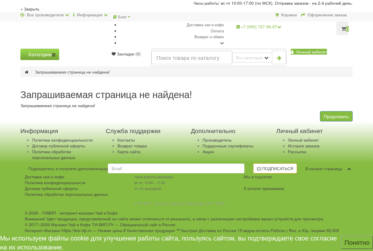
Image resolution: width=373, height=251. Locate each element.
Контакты (126, 140)
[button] (309, 52)
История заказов (303, 146)
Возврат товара (132, 146)
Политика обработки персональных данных (53, 154)
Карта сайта (128, 151)
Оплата (217, 31)
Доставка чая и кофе (205, 24)
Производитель (217, 140)
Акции (208, 151)
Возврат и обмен (209, 36)
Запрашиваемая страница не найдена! (72, 72)
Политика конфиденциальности (62, 140)
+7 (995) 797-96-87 (258, 26)
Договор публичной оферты (58, 146)
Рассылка (297, 151)
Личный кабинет (303, 140)
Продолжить (336, 116)
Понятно (357, 242)
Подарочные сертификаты (228, 146)
